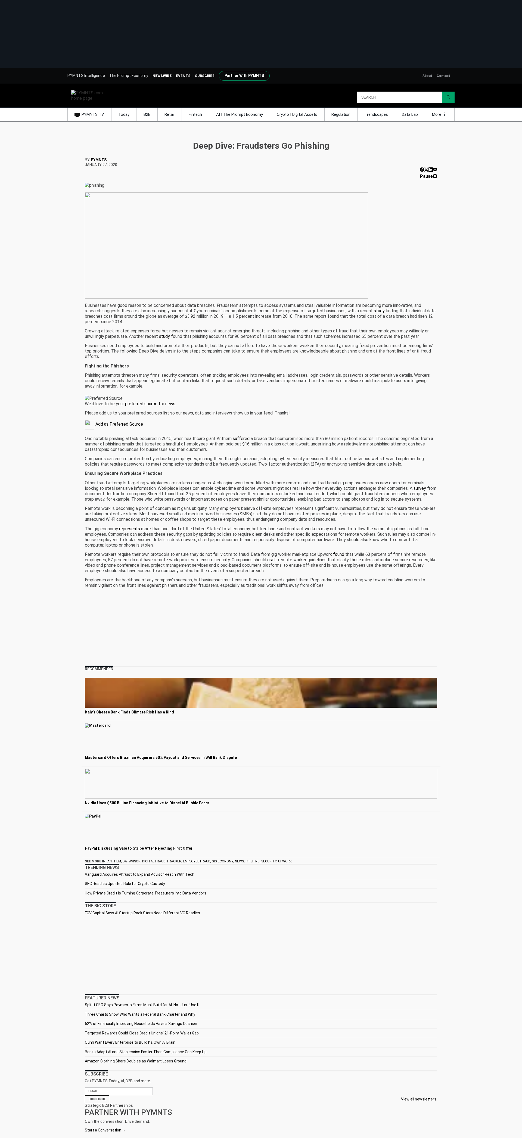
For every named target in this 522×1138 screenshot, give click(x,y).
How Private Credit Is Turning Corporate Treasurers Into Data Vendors (145, 893)
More (437, 114)
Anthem (114, 861)
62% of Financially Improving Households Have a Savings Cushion (141, 1023)
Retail (169, 114)
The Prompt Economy (128, 75)
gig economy (222, 861)
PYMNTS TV (93, 114)
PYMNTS (99, 160)
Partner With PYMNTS (244, 75)
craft (272, 559)
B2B (147, 114)
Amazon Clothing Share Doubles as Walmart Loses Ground (136, 1061)
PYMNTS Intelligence (86, 75)
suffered (241, 438)
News (239, 861)
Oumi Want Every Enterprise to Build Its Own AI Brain (130, 1042)
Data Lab (410, 114)
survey (420, 488)
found (338, 554)
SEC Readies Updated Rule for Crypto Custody (125, 883)
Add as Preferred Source (118, 424)
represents (129, 528)
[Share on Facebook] (422, 169)
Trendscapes (376, 114)
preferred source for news (150, 403)
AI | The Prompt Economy (239, 114)
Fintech (195, 114)
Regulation (340, 114)
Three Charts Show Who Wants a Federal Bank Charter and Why (140, 1014)
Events (183, 76)
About (427, 76)
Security (268, 861)
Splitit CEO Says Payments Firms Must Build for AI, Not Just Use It (142, 1005)
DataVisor (132, 861)
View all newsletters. (419, 1099)
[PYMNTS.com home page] (89, 95)
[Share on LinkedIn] (430, 169)
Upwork (285, 861)
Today (123, 114)
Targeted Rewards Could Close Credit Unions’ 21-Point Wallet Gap (142, 1033)
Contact (443, 76)
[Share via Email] (435, 169)
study (379, 310)
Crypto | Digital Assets (297, 114)
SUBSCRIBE (205, 76)
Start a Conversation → (105, 1130)
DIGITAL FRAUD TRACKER (161, 861)
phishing (253, 861)
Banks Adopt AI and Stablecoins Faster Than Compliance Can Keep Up (146, 1052)
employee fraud (196, 861)
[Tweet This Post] (426, 169)
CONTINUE (97, 1099)
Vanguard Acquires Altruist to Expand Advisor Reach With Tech (139, 874)
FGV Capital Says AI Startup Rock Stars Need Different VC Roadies (142, 913)
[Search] (448, 97)
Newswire (162, 76)
